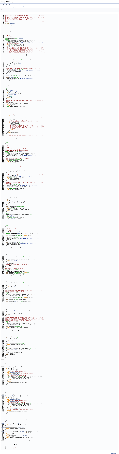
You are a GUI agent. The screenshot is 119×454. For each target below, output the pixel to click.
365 (2, 366)
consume (11, 77)
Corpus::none (21, 427)
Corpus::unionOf (9, 395)
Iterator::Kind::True (15, 370)
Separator (12, 91)
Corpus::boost (21, 431)
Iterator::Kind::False (15, 372)
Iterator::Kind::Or (14, 401)
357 (2, 359)
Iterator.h (12, 23)
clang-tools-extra (9, 7)
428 (2, 427)
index (19, 7)
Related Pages (8, 4)
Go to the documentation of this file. (8, 13)
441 (2, 440)
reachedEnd (14, 361)
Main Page (3, 4)
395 (2, 395)
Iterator (21, 38)
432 (2, 431)
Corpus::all (21, 423)
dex (22, 7)
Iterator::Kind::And (14, 374)
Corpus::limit (21, 440)
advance (22, 361)
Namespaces (15, 4)
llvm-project (3, 7)
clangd (15, 7)
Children (35, 366)
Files (25, 4)
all (11, 387)
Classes (20, 4)
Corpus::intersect (9, 366)
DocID (15, 69)
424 (2, 423)
